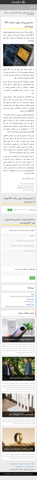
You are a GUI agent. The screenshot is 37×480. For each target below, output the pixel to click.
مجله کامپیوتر (30, 304)
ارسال (32, 278)
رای (10, 210)
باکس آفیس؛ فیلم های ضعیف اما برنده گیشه (21, 378)
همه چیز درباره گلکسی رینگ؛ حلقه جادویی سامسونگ (18, 449)
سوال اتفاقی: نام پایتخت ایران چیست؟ (25, 269)
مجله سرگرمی (30, 299)
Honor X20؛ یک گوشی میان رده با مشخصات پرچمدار (19, 339)
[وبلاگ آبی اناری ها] (18, 2)
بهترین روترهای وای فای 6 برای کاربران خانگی (21, 414)
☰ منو (32, 7)
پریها (32, 294)
